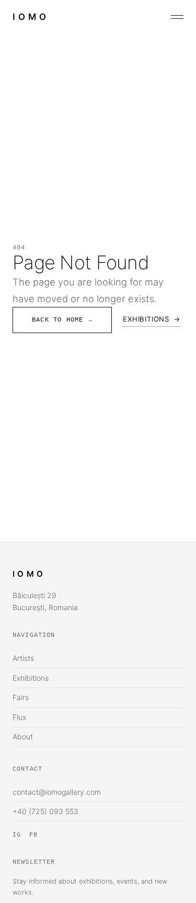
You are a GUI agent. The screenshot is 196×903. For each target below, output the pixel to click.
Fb (33, 834)
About (23, 736)
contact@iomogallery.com (57, 791)
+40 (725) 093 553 (45, 811)
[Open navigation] (177, 17)
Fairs (21, 697)
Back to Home (62, 320)
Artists (23, 658)
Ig (17, 834)
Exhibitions (151, 319)
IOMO (31, 17)
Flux (19, 717)
